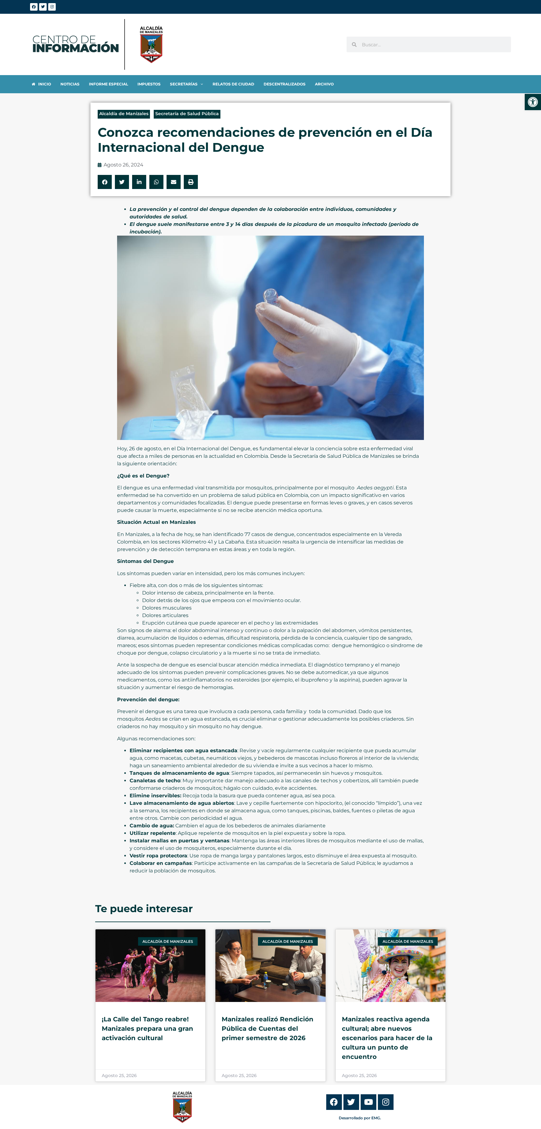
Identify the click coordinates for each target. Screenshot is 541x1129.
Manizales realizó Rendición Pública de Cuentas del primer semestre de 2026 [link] (267, 1028)
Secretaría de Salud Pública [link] (187, 113)
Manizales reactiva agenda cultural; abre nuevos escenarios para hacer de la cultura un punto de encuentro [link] (387, 1037)
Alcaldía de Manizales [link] (123, 113)
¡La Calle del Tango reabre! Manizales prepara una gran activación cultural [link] (147, 1028)
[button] (105, 182)
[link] (533, 102)
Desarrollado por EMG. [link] (360, 1118)
